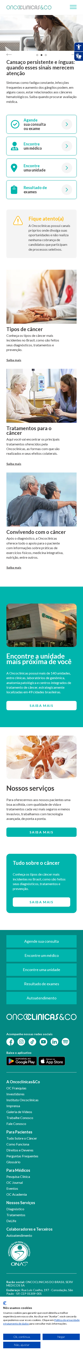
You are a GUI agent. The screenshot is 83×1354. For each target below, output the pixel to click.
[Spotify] (65, 1041)
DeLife (11, 1221)
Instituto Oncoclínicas (22, 1100)
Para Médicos (18, 1170)
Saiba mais (13, 360)
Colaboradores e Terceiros (29, 1229)
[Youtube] (43, 1041)
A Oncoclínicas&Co (23, 1081)
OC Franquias (16, 1088)
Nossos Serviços (20, 1202)
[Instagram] (21, 1041)
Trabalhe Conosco (19, 1118)
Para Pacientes (19, 1132)
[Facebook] (10, 1041)
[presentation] (8, 55)
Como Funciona (17, 1144)
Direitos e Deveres (19, 1150)
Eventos (12, 1188)
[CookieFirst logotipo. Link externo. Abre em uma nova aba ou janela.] (4, 1303)
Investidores (15, 1094)
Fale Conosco (16, 1124)
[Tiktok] (32, 1041)
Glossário (13, 1162)
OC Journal (14, 1182)
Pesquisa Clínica (18, 1176)
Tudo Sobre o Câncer (21, 1138)
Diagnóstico (15, 1209)
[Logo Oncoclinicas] (29, 7)
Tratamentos (15, 1215)
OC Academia (16, 1194)
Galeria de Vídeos (19, 1112)
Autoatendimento (19, 1235)
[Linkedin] (54, 1041)
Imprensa (13, 1106)
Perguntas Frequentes (22, 1156)
